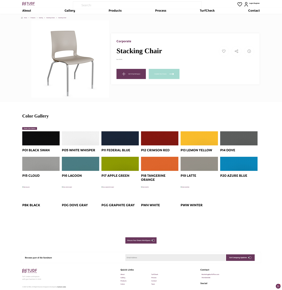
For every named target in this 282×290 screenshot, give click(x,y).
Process (160, 11)
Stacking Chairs (50, 18)
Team (153, 284)
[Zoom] (33, 95)
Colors (123, 284)
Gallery (70, 11)
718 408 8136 (206, 278)
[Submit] (77, 5)
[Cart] (239, 4)
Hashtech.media (61, 287)
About (26, 11)
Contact (254, 11)
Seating (41, 18)
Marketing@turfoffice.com (210, 274)
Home (25, 18)
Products (115, 11)
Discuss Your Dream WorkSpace (138, 240)
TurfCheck (207, 11)
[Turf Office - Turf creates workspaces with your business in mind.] (28, 4)
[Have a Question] (249, 51)
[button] (278, 286)
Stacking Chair (62, 18)
